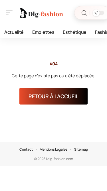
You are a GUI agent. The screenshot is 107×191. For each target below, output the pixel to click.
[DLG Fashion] (41, 13)
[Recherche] (84, 13)
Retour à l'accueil (53, 96)
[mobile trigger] (10, 13)
